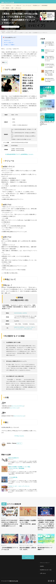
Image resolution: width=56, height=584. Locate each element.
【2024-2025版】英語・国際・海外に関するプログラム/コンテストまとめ (47, 122)
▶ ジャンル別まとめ (8, 42)
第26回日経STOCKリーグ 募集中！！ (46, 548)
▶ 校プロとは (7, 40)
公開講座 (31, 545)
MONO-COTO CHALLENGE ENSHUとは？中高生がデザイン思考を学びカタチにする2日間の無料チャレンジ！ (9, 523)
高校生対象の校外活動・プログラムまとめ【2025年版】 (49, 80)
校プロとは (8, 5)
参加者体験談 (44, 5)
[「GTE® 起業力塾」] (4, 479)
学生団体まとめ (36, 5)
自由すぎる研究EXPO (13, 457)
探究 (10, 26)
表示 (6, 62)
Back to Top (28, 557)
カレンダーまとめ (27, 5)
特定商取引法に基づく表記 (45, 569)
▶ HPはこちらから (19, 435)
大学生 (13, 26)
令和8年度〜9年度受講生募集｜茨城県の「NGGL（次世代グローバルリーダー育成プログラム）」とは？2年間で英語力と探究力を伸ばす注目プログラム (46, 525)
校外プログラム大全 (14, 580)
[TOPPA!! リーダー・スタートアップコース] (4, 488)
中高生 (27, 545)
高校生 (17, 26)
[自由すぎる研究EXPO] (4, 460)
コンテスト (46, 545)
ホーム (2, 5)
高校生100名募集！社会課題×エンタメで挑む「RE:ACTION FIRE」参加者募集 (28, 523)
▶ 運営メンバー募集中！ (9, 44)
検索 (12, 8)
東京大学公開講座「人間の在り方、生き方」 (28, 548)
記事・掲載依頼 (6, 8)
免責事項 (42, 566)
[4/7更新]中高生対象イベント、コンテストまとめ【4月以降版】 (49, 66)
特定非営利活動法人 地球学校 (20, 313)
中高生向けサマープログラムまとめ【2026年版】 (49, 51)
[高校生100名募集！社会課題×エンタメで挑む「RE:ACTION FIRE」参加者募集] (4, 469)
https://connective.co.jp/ (19, 415)
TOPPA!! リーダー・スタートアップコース (18, 486)
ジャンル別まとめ (17, 5)
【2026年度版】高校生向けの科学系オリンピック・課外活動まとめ (47, 109)
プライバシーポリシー (45, 562)
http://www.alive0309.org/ (17, 406)
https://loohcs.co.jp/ (14, 407)
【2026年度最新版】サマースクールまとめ (9, 548)
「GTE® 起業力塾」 (13, 477)
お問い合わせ (18, 8)
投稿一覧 (19, 443)
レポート (50, 545)
